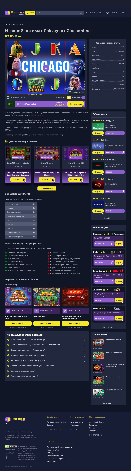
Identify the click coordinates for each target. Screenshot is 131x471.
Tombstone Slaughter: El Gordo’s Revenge (73, 317)
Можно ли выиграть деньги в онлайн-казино (115, 365)
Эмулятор (93, 425)
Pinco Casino (110, 159)
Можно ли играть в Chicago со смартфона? (28, 361)
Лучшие (92, 431)
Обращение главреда (55, 458)
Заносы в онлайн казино (113, 339)
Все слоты (94, 435)
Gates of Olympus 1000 (76, 163)
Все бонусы (107, 327)
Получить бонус (76, 104)
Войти (122, 13)
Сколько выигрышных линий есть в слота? (28, 350)
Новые (92, 428)
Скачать (50, 425)
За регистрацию (76, 422)
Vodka (107, 198)
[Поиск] (81, 13)
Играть (98, 133)
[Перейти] (86, 13)
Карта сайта (51, 461)
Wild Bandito (39, 316)
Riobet (96, 252)
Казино (92, 13)
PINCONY (73, 179)
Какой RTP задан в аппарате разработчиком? (29, 355)
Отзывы (115, 13)
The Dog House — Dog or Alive (16, 317)
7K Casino (109, 179)
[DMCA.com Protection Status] (11, 446)
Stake (107, 140)
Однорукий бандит (96, 422)
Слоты (99, 13)
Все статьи (107, 403)
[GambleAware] (11, 449)
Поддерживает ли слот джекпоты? (24, 376)
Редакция (50, 453)
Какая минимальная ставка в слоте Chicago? (28, 340)
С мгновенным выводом (56, 422)
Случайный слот (78, 92)
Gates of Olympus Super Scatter (18, 163)
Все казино (107, 218)
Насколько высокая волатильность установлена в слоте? (33, 366)
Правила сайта (53, 450)
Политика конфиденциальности (59, 447)
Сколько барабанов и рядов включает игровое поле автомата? (36, 345)
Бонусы (107, 13)
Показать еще (47, 188)
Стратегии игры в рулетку (114, 352)
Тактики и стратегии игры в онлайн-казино (114, 390)
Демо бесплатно (18, 157)
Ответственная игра (55, 455)
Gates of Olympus (47, 163)
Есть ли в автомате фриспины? (23, 371)
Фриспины (74, 425)
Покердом (109, 121)
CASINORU (16, 179)
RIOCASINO (44, 179)
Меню (32, 13)
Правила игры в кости (113, 377)
